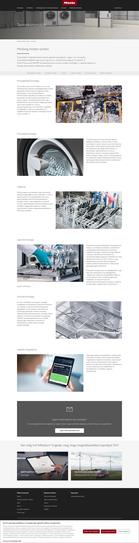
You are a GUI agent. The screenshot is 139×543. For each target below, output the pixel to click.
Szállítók (46, 509)
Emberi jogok (20, 512)
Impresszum (6, 541)
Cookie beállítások (124, 531)
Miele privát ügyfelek (50, 496)
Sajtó (18, 503)
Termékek (29, 8)
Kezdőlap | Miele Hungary (23, 41)
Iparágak (20, 8)
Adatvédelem (14, 541)
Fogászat (63, 73)
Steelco (46, 503)
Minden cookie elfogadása (91, 531)
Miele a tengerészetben (50, 499)
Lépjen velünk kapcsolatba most (69, 430)
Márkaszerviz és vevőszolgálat (47, 8)
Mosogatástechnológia (33, 73)
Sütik (19, 541)
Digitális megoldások (106, 73)
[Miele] (69, 3)
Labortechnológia (76, 73)
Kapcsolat (118, 8)
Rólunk (63, 8)
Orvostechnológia (90, 73)
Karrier (19, 506)
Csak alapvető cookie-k (108, 531)
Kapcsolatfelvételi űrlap (77, 496)
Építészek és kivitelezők (50, 506)
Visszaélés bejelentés (23, 509)
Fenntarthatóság (75, 8)
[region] (69, 531)
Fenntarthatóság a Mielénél (25, 499)
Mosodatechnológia (50, 73)
